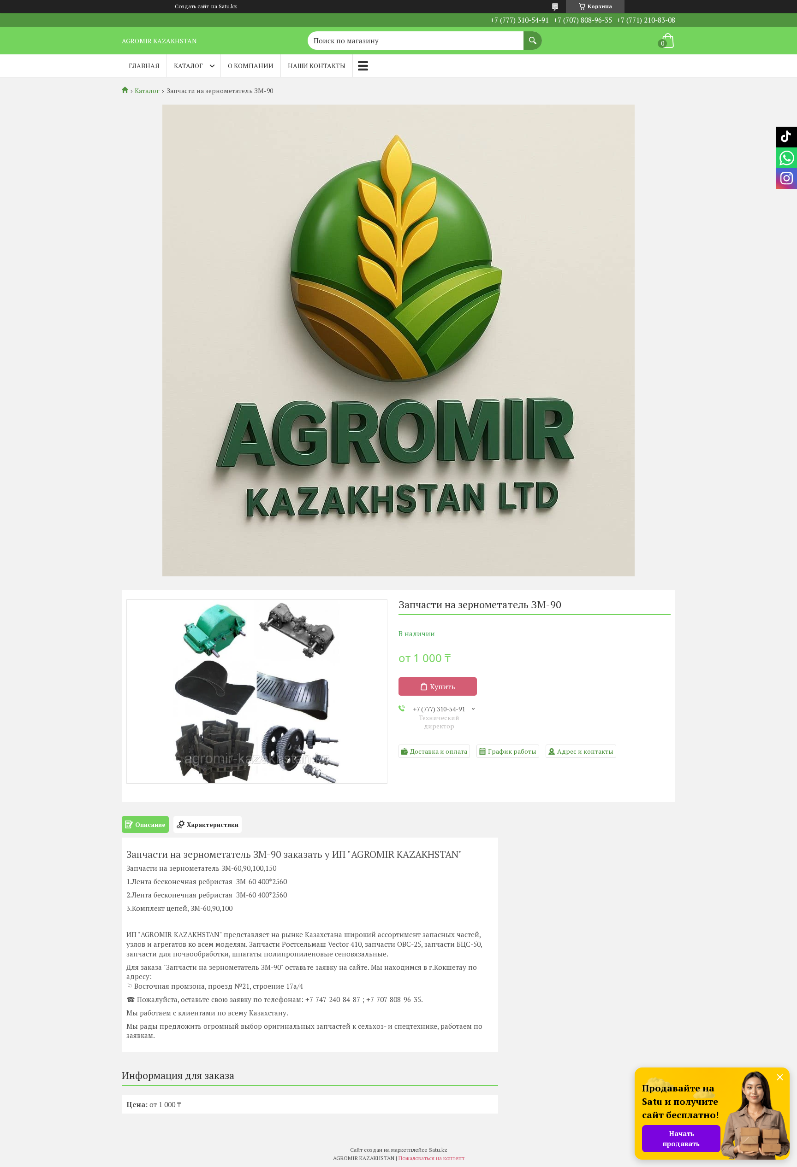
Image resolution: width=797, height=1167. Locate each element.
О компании (251, 65)
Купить (442, 686)
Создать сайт (192, 6)
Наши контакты (316, 65)
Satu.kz (438, 1149)
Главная (144, 65)
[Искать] (532, 36)
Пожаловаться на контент (431, 1158)
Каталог (188, 65)
